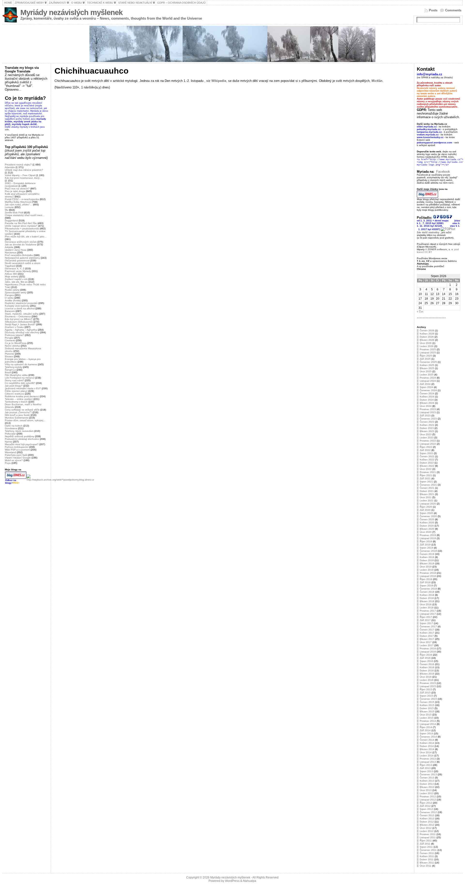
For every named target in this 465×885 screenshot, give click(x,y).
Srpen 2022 (426, 453)
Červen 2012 (427, 815)
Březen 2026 (427, 340)
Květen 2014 (427, 743)
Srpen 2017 (426, 623)
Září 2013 (425, 768)
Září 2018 (425, 582)
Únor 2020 (426, 532)
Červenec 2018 (428, 588)
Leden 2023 (427, 437)
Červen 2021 (427, 488)
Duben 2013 (427, 784)
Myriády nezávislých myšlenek (71, 12)
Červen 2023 (427, 421)
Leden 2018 (427, 607)
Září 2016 (425, 658)
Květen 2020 (427, 522)
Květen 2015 (427, 705)
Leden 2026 (427, 346)
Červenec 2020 (428, 516)
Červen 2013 (427, 777)
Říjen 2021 (426, 475)
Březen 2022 (427, 466)
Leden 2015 (427, 717)
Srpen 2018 (426, 585)
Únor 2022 (426, 469)
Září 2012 (425, 806)
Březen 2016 (427, 673)
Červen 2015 (427, 702)
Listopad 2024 (428, 381)
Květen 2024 (427, 396)
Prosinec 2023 (428, 409)
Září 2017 (425, 620)
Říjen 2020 (426, 506)
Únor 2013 (426, 790)
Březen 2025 (427, 368)
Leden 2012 (427, 831)
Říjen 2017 (426, 617)
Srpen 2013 (426, 771)
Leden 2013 (427, 793)
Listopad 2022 (428, 443)
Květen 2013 (427, 780)
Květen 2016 (427, 667)
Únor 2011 (425, 865)
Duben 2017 (427, 636)
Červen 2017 (427, 629)
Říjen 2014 (426, 727)
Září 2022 (425, 450)
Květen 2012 (427, 818)
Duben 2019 (427, 560)
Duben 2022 (427, 462)
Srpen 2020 (426, 513)
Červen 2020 (427, 519)
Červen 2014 (427, 739)
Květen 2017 (427, 632)
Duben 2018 (427, 598)
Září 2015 (425, 692)
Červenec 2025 (428, 362)
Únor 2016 (426, 676)
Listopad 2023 (428, 412)
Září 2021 (425, 478)
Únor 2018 (426, 604)
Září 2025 (425, 358)
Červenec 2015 (428, 699)
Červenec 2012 (428, 812)
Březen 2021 (427, 494)
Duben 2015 (427, 708)
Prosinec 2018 (428, 573)
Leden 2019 (427, 569)
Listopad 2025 (428, 352)
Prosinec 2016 (428, 648)
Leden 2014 (427, 755)
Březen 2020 (427, 529)
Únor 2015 (426, 714)
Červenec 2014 (428, 736)
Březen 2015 (427, 711)
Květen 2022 (427, 459)
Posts (433, 10)
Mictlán (377, 81)
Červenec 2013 (428, 774)
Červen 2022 (427, 456)
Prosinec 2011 (428, 834)
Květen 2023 (427, 425)
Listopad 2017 (428, 614)
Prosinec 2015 (428, 683)
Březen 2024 (427, 403)
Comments (453, 10)
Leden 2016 (427, 680)
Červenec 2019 (428, 551)
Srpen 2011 (426, 847)
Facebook (443, 171)
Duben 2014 (427, 746)
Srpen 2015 (426, 695)
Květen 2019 (427, 557)
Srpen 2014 (426, 733)
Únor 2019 (426, 566)
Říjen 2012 (426, 802)
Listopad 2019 (428, 538)
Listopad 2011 (428, 837)
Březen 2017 (427, 639)
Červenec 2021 (428, 484)
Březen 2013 (427, 787)
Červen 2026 (427, 330)
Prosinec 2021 (428, 472)
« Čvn (420, 311)
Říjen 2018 (426, 579)
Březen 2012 (427, 824)
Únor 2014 (426, 752)
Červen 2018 (427, 591)
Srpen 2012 (426, 809)
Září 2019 (425, 544)
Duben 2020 (427, 525)
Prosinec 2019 (428, 535)
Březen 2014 (427, 749)
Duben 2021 (427, 491)
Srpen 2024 (426, 387)
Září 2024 (425, 384)
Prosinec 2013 (428, 758)
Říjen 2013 (426, 765)
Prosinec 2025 (428, 349)
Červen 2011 (427, 853)
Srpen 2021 (426, 481)
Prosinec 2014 (428, 721)
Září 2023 (425, 415)
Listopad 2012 (428, 799)
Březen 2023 (427, 431)
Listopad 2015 (428, 686)
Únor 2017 (426, 642)
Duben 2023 (427, 428)
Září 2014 (425, 730)
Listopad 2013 (428, 762)
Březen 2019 (427, 563)
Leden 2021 (427, 500)
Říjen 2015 (426, 689)
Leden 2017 (427, 645)
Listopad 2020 (428, 503)
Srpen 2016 (426, 661)
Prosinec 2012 (428, 796)
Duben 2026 (427, 336)
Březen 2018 (427, 601)
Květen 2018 (427, 595)
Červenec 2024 (428, 390)
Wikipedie (218, 81)
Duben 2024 (427, 399)
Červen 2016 (427, 664)
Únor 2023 (426, 434)
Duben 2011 (427, 859)
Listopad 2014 (428, 724)
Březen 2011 (427, 862)
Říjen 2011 (426, 840)
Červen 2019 (427, 554)
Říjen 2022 (426, 447)
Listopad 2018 (428, 576)
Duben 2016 (427, 670)
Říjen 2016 (426, 654)
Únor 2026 (426, 343)
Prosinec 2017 (428, 610)
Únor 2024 (426, 406)
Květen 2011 (427, 856)
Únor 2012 (426, 828)
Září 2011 (425, 843)
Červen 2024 (427, 393)
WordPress (232, 881)
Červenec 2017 (428, 626)
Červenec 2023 (428, 418)
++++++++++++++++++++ (431, 318)
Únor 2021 (426, 497)
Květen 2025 (427, 365)
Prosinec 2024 (428, 377)
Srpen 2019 (426, 547)
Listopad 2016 (428, 651)
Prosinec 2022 (428, 440)
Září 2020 (425, 510)
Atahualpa (249, 881)
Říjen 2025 (426, 355)
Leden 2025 (427, 374)
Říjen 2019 (426, 541)
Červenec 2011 (428, 850)
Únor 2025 (426, 371)
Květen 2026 (427, 333)
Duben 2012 (427, 821)
